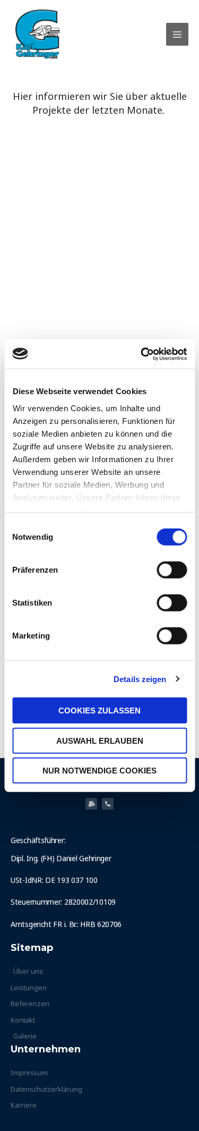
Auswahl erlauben (99, 740)
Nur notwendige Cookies (99, 770)
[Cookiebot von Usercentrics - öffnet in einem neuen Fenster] (142, 354)
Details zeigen (140, 678)
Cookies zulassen (99, 710)
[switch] (172, 570)
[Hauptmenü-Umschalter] (177, 34)
